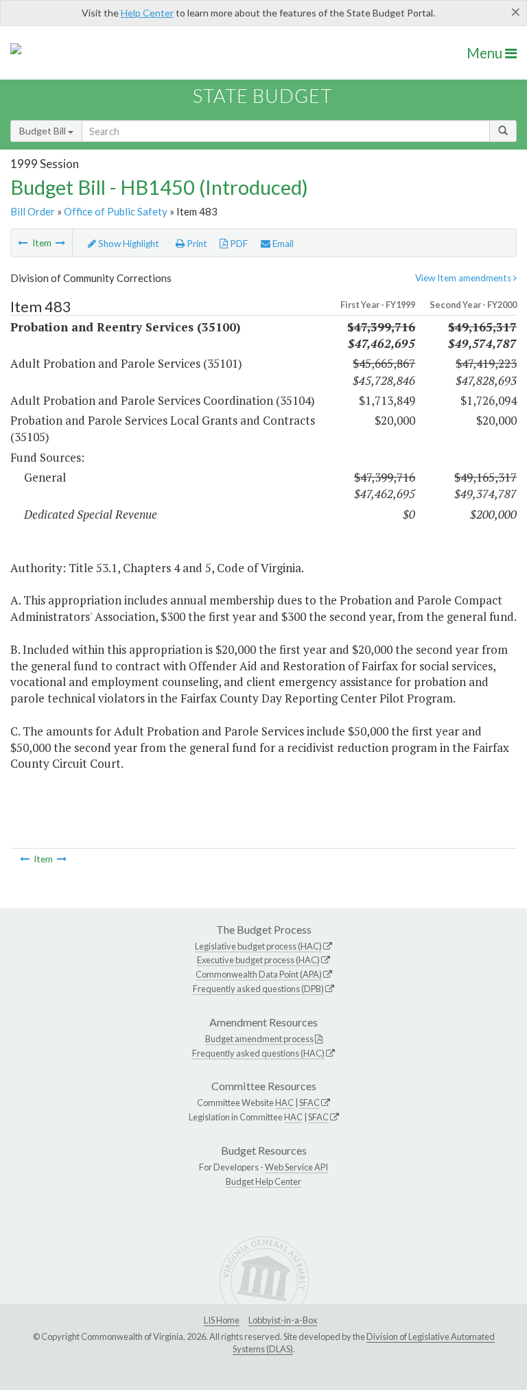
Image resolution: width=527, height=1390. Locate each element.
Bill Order (32, 211)
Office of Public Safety (115, 211)
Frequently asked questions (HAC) (258, 1053)
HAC (284, 1102)
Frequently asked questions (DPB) (258, 988)
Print (196, 243)
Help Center (147, 13)
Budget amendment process (259, 1038)
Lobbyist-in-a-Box (282, 1320)
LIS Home (221, 1320)
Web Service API (296, 1167)
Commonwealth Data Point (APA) (259, 974)
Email (282, 243)
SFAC (309, 1102)
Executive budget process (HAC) (258, 959)
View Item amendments (464, 277)
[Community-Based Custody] (22, 242)
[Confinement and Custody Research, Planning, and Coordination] (60, 242)
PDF (238, 243)
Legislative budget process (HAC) (258, 946)
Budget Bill (43, 131)
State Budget (262, 95)
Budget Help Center (263, 1181)
